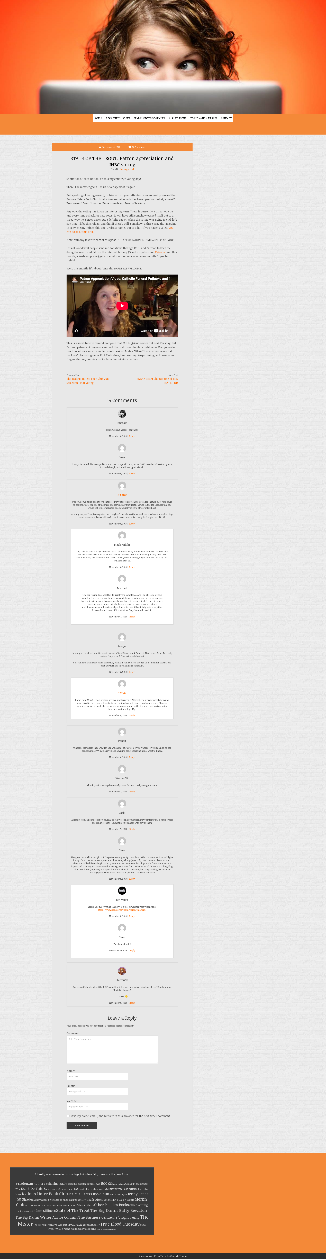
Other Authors (85, 1205)
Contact (226, 118)
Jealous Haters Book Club (88, 1193)
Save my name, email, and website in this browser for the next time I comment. (121, 1116)
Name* (71, 1071)
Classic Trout (177, 118)
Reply (132, 436)
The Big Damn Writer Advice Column (47, 1217)
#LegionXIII (24, 1183)
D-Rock (137, 1183)
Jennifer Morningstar (118, 1194)
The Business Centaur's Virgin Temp (109, 1217)
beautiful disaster (77, 1183)
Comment (73, 1033)
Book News (93, 1183)
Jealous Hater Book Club (149, 118)
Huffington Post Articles (123, 1188)
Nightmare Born (69, 1205)
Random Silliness (43, 1210)
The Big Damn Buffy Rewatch (118, 1210)
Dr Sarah (122, 495)
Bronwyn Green (118, 1184)
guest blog (83, 1188)
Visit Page (163, 57)
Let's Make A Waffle (123, 1199)
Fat (76, 1188)
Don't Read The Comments (62, 1189)
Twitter (143, 1225)
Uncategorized (127, 169)
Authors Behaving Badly (50, 1183)
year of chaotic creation (106, 1229)
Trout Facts (74, 1224)
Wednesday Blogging (83, 1228)
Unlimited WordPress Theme (153, 1255)
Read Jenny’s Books (118, 118)
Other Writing (138, 1205)
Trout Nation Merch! (203, 118)
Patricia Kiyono (23, 1211)
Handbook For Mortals (99, 1189)
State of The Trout (73, 1210)
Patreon (160, 252)
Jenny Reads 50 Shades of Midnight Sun (55, 1199)
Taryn (122, 693)
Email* (71, 1086)
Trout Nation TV (91, 1224)
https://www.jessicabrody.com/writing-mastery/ (122, 909)
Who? (98, 118)
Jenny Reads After (90, 1199)
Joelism (107, 1199)
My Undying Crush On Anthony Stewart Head (43, 1205)
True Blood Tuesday (120, 1224)
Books (106, 1183)
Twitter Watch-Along (59, 1228)
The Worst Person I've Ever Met (50, 1224)
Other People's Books (111, 1204)
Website (72, 1101)
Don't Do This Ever (36, 1188)
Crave (129, 1184)
